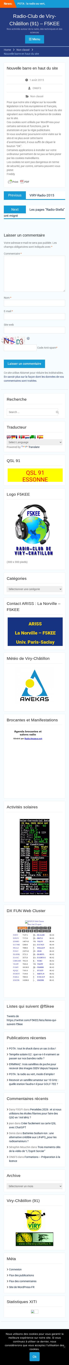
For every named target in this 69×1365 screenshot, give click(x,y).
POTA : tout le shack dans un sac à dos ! (32, 1048)
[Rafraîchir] (28, 338)
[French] (18, 436)
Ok (35, 1357)
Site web (9, 324)
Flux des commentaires (22, 1281)
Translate (33, 447)
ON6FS (37, 88)
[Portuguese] (23, 436)
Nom (7, 297)
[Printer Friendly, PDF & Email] (18, 182)
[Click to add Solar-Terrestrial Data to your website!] (34, 894)
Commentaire (13, 253)
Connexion (15, 1269)
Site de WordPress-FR (21, 1287)
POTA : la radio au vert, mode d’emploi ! (32, 1074)
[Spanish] (41, 436)
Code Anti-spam (46, 347)
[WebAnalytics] (34, 1312)
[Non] (64, 1347)
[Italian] (36, 436)
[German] (13, 436)
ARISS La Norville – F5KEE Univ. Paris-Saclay (35, 633)
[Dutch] (27, 436)
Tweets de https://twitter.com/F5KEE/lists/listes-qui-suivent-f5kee (32, 1020)
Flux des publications (21, 1275)
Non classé (36, 96)
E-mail (8, 311)
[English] (9, 436)
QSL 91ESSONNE (35, 476)
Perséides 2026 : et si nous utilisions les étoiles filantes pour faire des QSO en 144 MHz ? (35, 1113)
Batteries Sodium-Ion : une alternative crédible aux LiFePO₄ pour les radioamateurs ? (33, 1137)
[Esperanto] (32, 436)
